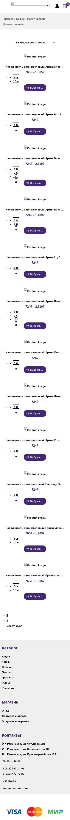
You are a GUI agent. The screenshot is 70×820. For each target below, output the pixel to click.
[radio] (16, 77)
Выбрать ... (36, 87)
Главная (8, 18)
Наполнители (36, 18)
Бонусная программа (15, 721)
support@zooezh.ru (15, 787)
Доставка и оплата (14, 715)
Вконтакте (9, 780)
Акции (6, 656)
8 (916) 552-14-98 (13, 768)
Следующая (14, 625)
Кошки (20, 18)
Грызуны (8, 677)
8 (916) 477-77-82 (13, 773)
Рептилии (8, 687)
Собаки (7, 667)
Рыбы (6, 682)
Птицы (6, 672)
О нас (5, 710)
